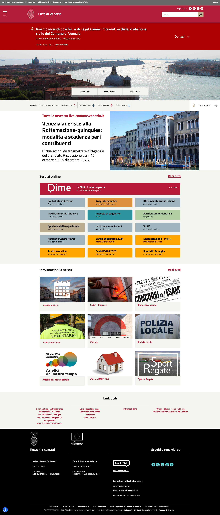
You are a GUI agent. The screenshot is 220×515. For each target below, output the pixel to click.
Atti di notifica (89, 417)
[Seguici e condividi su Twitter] (158, 464)
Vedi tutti (174, 175)
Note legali (54, 506)
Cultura (94, 342)
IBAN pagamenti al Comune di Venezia (125, 506)
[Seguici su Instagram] (194, 8)
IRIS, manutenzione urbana (159, 201)
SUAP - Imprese (98, 305)
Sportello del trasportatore (63, 226)
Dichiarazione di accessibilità (156, 506)
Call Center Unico (121, 470)
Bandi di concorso (147, 305)
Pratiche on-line (57, 251)
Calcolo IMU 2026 (99, 379)
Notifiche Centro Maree (61, 238)
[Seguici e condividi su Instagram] (162, 464)
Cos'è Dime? (173, 187)
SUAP (146, 226)
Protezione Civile (51, 342)
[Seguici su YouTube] (201, 8)
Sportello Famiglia (154, 251)
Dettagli (180, 36)
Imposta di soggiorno (108, 213)
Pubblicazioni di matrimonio (49, 423)
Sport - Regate (145, 379)
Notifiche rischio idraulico (63, 213)
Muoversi (110, 91)
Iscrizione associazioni (109, 226)
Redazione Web (99, 506)
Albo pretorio (50, 420)
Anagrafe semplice (106, 201)
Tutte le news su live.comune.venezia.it (73, 115)
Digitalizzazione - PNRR (157, 238)
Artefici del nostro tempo (56, 379)
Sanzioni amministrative (157, 213)
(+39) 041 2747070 (123, 486)
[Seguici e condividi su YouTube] (167, 464)
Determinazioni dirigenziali (49, 417)
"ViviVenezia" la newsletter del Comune (170, 411)
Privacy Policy (68, 506)
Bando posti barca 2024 (109, 238)
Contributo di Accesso (60, 201)
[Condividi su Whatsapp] (171, 464)
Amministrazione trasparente (49, 408)
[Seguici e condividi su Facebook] (153, 464)
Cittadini (85, 91)
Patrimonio (90, 414)
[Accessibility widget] (5, 509)
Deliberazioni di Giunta (49, 411)
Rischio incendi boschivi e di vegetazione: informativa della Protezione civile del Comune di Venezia (91, 31)
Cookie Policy (83, 2)
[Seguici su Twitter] (198, 8)
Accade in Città (50, 305)
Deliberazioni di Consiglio (49, 414)
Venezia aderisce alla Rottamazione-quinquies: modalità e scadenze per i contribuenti (72, 133)
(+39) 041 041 (38, 474)
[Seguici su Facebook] (190, 8)
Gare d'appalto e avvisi (90, 408)
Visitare (135, 91)
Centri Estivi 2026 (106, 251)
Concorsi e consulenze (90, 411)
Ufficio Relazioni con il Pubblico (170, 408)
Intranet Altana (130, 408)
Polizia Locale (145, 342)
